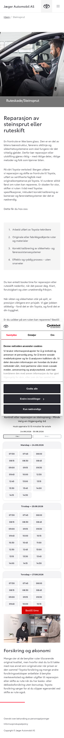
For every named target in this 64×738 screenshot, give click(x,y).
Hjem (7, 17)
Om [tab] (52, 335)
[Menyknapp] (58, 6)
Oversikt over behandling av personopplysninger (26, 718)
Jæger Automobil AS (19, 6)
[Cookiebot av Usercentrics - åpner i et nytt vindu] (46, 326)
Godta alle (32, 388)
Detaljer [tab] (32, 335)
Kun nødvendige (32, 409)
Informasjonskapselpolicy (16, 723)
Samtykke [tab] (11, 335)
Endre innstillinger (30, 398)
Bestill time (32, 610)
